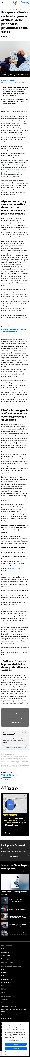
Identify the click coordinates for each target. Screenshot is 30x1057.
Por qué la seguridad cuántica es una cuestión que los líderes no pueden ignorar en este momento (18, 934)
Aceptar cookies (15, 722)
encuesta (13, 230)
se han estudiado (16, 165)
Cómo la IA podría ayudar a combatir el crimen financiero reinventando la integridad (17, 909)
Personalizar (16, 1053)
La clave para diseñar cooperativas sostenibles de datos (14, 330)
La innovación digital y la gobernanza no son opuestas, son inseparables (18, 918)
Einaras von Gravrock (7, 80)
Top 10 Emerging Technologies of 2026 (14, 892)
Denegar (16, 1044)
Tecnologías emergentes (11, 9)
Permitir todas (15, 1048)
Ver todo (25, 871)
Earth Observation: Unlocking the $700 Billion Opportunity (18, 900)
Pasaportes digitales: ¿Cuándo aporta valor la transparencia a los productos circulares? (17, 926)
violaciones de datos (14, 568)
